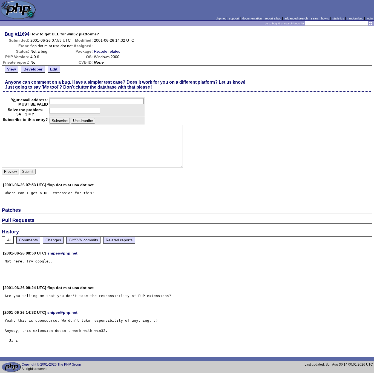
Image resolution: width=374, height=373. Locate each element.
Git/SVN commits (83, 240)
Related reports (119, 240)
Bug (9, 34)
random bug (355, 18)
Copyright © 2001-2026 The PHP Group (51, 364)
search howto (320, 18)
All (9, 240)
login (370, 18)
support (234, 18)
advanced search (296, 18)
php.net (221, 18)
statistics (338, 18)
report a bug (273, 18)
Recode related (107, 51)
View (11, 69)
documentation (252, 18)
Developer (33, 69)
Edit (53, 69)
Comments (28, 240)
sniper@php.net (62, 253)
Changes (53, 240)
